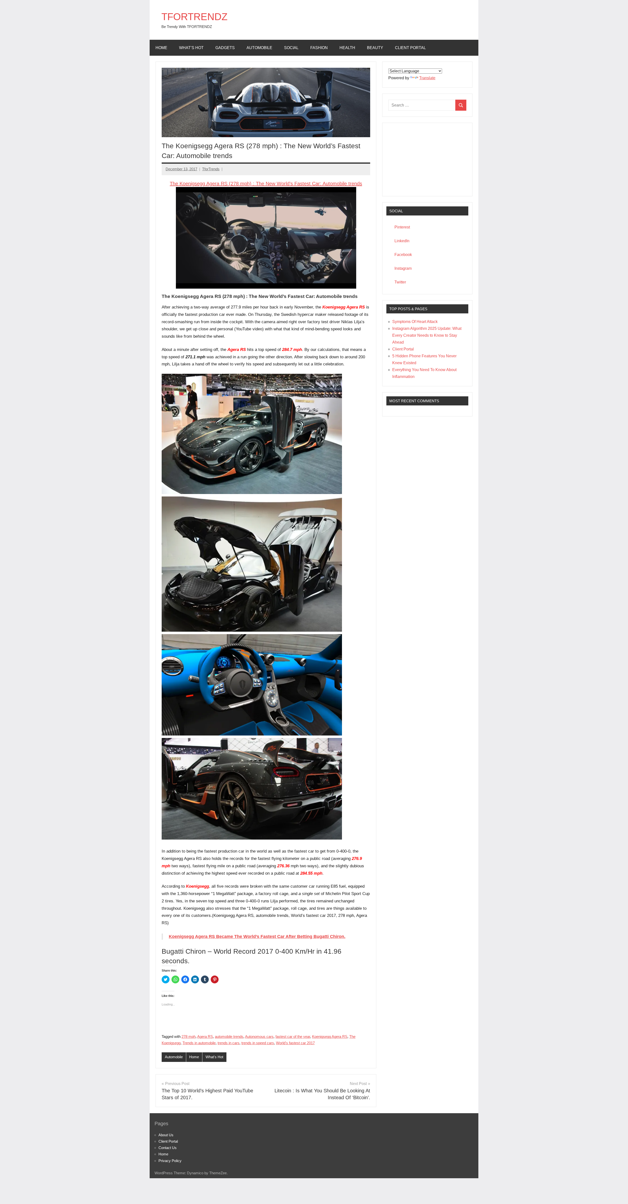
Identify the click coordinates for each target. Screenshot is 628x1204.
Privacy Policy (170, 1161)
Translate (427, 78)
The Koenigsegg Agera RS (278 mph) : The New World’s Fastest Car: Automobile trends (266, 183)
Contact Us (167, 1148)
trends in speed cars (257, 1043)
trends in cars (228, 1043)
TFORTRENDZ (194, 16)
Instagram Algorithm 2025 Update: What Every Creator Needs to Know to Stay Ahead (426, 335)
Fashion (319, 48)
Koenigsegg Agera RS (329, 1036)
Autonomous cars (259, 1036)
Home (161, 48)
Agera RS (205, 1036)
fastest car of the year (292, 1036)
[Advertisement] (427, 159)
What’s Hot (191, 48)
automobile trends (229, 1036)
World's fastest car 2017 (295, 1043)
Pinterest (402, 227)
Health (347, 48)
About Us (165, 1135)
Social (291, 48)
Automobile (259, 48)
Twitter (400, 282)
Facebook (403, 255)
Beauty (375, 48)
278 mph (189, 1036)
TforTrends (211, 169)
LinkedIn (401, 241)
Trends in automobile (199, 1043)
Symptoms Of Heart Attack (415, 322)
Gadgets (225, 48)
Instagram (403, 268)
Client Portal (410, 48)
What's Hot (214, 1057)
